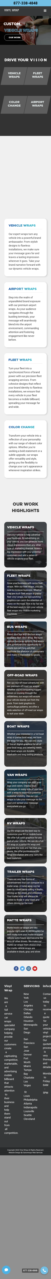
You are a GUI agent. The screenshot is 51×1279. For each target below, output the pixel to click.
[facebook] (16, 968)
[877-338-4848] (44, 1270)
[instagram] (28, 968)
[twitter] (22, 968)
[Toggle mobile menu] (45, 10)
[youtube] (34, 968)
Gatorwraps (27, 1153)
